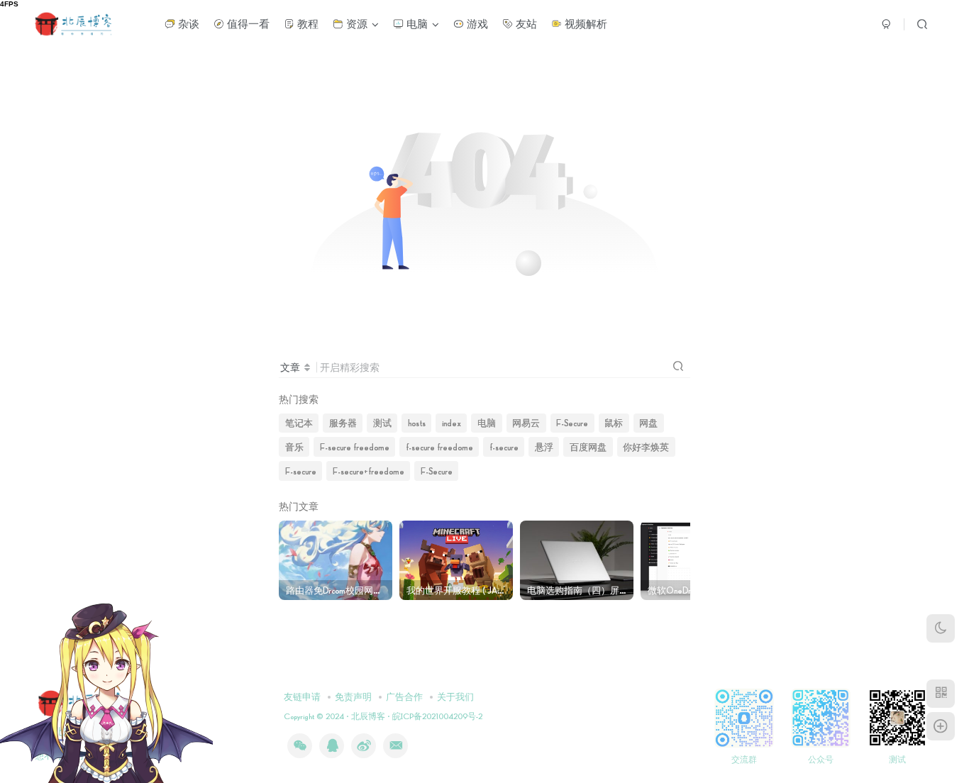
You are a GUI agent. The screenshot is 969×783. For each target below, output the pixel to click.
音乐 (294, 446)
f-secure (504, 446)
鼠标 (613, 422)
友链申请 (302, 696)
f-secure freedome (439, 446)
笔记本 (299, 422)
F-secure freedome (354, 446)
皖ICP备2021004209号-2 (436, 716)
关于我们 (455, 696)
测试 (382, 422)
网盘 (648, 422)
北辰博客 (368, 716)
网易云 (526, 422)
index (451, 422)
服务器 (343, 422)
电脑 (486, 422)
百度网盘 (588, 446)
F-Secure (572, 422)
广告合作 (404, 696)
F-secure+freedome (368, 471)
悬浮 (544, 446)
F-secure (300, 471)
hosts (417, 422)
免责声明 (353, 696)
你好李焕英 (646, 446)
